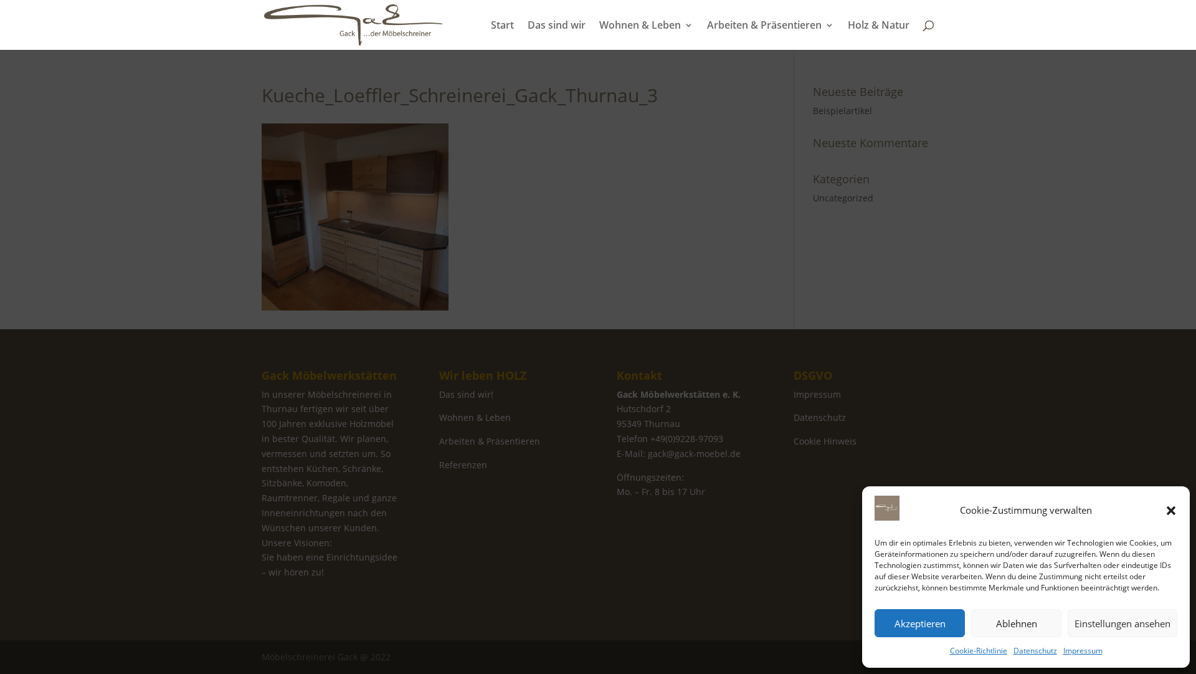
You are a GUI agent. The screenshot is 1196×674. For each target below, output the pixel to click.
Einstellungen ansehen (1122, 623)
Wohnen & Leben (640, 26)
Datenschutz (1035, 650)
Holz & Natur (878, 26)
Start (502, 26)
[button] (1171, 510)
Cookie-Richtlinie (978, 650)
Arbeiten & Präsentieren (764, 26)
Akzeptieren (920, 623)
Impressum (1083, 650)
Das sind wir (557, 26)
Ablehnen (1016, 623)
